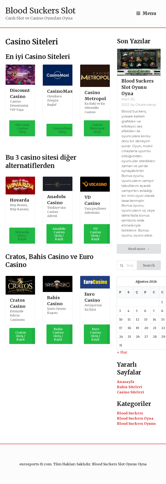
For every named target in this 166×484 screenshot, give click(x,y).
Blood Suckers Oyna (135, 418)
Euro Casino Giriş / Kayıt (95, 334)
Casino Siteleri (130, 392)
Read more (137, 249)
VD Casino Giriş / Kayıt (95, 234)
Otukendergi (146, 105)
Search (149, 265)
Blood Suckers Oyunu (136, 423)
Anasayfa (125, 382)
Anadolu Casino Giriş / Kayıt (59, 234)
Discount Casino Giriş (22, 128)
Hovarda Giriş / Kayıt (22, 235)
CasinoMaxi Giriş (62, 130)
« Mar (122, 352)
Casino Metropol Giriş (97, 128)
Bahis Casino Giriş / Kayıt (58, 334)
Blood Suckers (130, 413)
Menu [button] (149, 13)
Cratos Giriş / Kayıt (20, 336)
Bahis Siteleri (129, 387)
